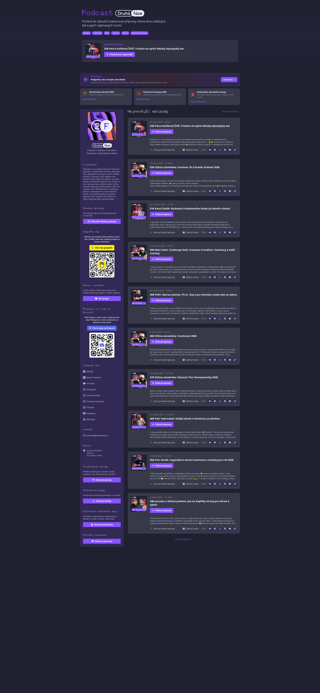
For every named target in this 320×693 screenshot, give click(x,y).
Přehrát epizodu (163, 131)
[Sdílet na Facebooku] (215, 150)
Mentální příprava (139, 33)
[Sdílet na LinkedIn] (225, 150)
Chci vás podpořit (101, 247)
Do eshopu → (229, 79)
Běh (106, 33)
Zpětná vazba (192, 149)
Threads (90, 407)
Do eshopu (103, 298)
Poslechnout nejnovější (121, 54)
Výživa (125, 33)
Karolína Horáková (95, 401)
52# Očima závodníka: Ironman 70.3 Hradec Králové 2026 (185, 167)
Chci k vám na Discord (104, 328)
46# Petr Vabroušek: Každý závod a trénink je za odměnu (185, 418)
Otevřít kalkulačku (103, 524)
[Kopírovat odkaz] (235, 150)
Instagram (91, 389)
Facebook (91, 413)
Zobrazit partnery (103, 541)
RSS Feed (90, 419)
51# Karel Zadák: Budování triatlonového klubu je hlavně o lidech (190, 208)
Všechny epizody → (231, 111)
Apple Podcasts (93, 377)
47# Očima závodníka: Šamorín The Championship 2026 (184, 377)
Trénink (115, 33)
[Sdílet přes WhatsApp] (220, 150)
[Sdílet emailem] (230, 150)
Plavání (87, 33)
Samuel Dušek (93, 395)
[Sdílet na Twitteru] (210, 150)
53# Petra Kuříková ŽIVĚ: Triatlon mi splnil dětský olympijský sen (190, 126)
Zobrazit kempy (103, 501)
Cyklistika (97, 33)
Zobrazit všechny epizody (103, 221)
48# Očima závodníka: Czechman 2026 (173, 336)
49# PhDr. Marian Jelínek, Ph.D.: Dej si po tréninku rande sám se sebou (193, 294)
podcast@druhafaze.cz (97, 435)
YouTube (90, 383)
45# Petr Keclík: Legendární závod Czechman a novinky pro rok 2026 (192, 460)
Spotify (89, 371)
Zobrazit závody (104, 480)
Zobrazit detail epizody (164, 149)
